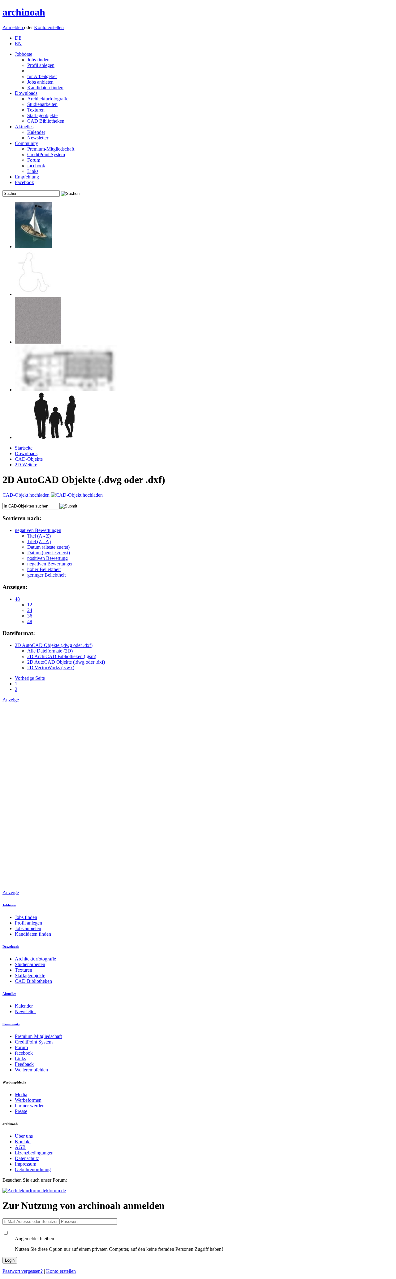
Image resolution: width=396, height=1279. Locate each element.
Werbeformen (28, 1100)
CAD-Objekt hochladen (26, 495)
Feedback (24, 1064)
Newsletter (37, 137)
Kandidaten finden (45, 87)
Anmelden (13, 27)
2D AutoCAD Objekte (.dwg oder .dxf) (54, 645)
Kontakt (23, 1141)
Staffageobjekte (42, 115)
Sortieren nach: (21, 518)
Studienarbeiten (42, 104)
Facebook (24, 182)
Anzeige (10, 699)
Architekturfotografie (47, 98)
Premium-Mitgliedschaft (50, 149)
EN (18, 43)
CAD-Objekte (29, 459)
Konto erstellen (49, 27)
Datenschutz (27, 1158)
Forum (33, 160)
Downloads (26, 93)
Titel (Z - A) (39, 541)
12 (29, 604)
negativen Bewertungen (38, 530)
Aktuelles (24, 126)
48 (17, 599)
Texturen (36, 109)
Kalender (36, 132)
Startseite (23, 448)
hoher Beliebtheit (44, 569)
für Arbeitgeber (42, 76)
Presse (21, 1111)
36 (29, 615)
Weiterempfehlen (31, 1069)
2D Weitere (26, 464)
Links (32, 171)
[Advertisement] (27, 796)
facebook (36, 165)
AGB (20, 1147)
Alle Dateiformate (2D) (50, 650)
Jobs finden (38, 59)
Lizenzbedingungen (34, 1152)
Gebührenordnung (33, 1169)
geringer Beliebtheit (46, 575)
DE (18, 38)
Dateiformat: (18, 633)
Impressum (25, 1164)
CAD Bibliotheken (45, 121)
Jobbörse (23, 54)
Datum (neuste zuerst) (48, 552)
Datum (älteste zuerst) (48, 547)
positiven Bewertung (47, 558)
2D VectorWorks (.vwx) (50, 667)
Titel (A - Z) (39, 535)
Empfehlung (27, 176)
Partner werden (30, 1105)
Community (26, 143)
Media (21, 1094)
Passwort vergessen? (22, 1271)
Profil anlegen (40, 65)
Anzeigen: (15, 587)
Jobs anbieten (40, 82)
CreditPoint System (46, 154)
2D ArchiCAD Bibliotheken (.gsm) (61, 656)
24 (29, 610)
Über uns (24, 1136)
